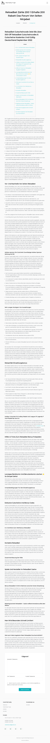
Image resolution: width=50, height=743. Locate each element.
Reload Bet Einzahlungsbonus (23, 59)
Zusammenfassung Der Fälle (23, 92)
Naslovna (5, 704)
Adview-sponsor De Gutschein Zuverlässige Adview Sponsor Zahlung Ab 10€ (23, 51)
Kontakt (5, 711)
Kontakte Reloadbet (21, 90)
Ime (11, 676)
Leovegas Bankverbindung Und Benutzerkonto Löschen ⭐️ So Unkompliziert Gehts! (24, 74)
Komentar (12, 659)
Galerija (4, 709)
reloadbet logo (39, 425)
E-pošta (30, 676)
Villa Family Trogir (11, 2)
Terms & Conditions (25, 740)
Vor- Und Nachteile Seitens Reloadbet (25, 47)
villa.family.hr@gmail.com (10, 724)
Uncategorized (32, 23)
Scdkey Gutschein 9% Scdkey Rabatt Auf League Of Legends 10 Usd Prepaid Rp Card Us (25, 64)
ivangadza (18, 23)
